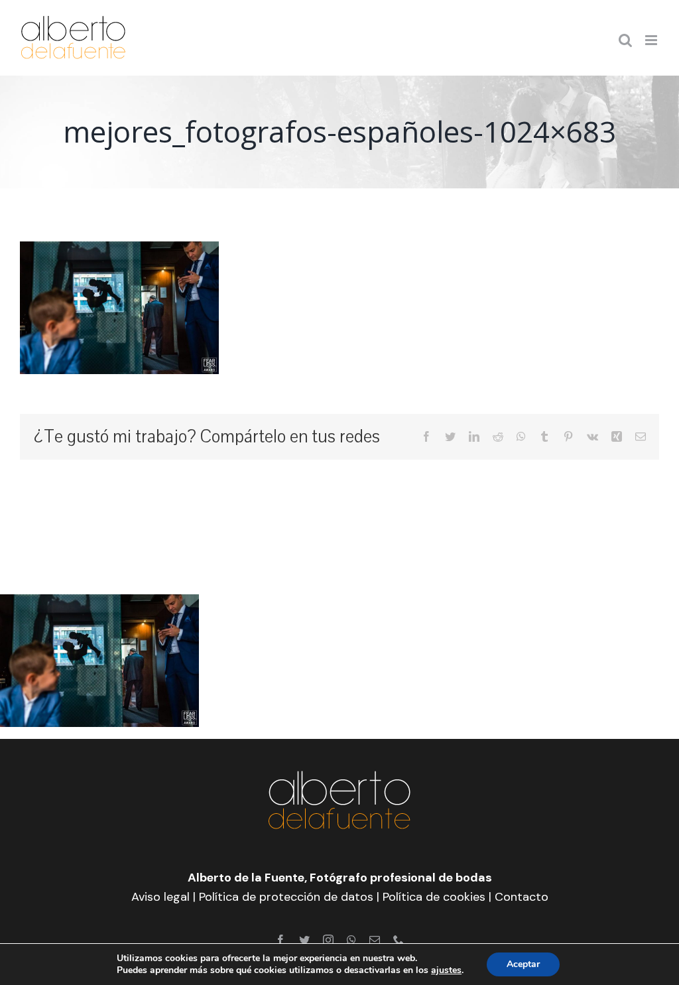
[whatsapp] (351, 940)
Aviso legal (160, 897)
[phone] (398, 940)
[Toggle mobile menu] (652, 40)
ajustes (446, 970)
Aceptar (523, 964)
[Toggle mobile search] (625, 40)
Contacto (521, 897)
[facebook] (280, 940)
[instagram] (328, 940)
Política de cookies (434, 897)
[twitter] (304, 940)
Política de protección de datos (286, 897)
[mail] (374, 940)
